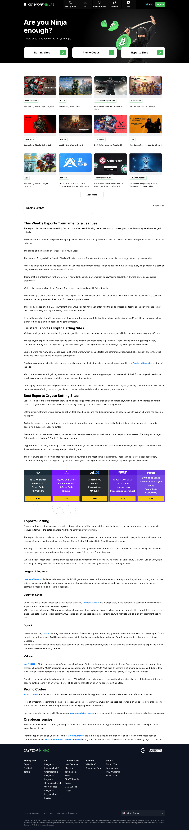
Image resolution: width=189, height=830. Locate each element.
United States (132, 813)
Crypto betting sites (142, 363)
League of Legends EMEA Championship (51, 768)
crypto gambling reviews (82, 713)
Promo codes (30, 694)
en (150, 4)
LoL (46, 760)
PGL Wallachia (113, 771)
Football (28, 768)
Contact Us (74, 813)
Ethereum (57, 739)
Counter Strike (72, 760)
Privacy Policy (48, 813)
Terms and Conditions (31, 813)
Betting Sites (30, 760)
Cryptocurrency (76, 735)
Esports (27, 764)
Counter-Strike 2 (91, 602)
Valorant (89, 760)
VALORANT (29, 664)
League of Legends (33, 579)
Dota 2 (46, 633)
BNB (78, 739)
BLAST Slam (112, 775)
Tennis (27, 771)
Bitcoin (48, 739)
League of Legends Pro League (50, 794)
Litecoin (67, 739)
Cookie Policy (62, 813)
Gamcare (27, 825)
